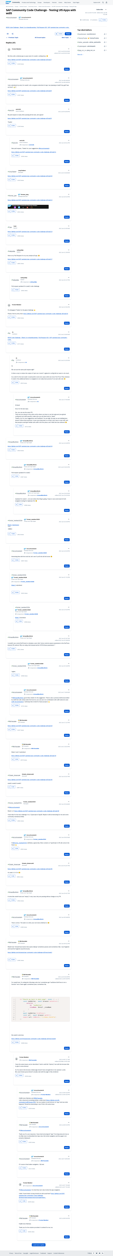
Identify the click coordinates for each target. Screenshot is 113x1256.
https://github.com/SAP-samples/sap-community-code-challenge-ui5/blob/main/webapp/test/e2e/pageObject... (42, 1195)
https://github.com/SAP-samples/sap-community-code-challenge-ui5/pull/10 (30, 176)
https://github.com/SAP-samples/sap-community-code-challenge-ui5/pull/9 (30, 118)
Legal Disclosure (34, 1253)
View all (79, 54)
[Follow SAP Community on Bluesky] (96, 1253)
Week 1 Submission (13, 525)
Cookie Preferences (58, 1253)
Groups (40, 2)
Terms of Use (18, 1253)
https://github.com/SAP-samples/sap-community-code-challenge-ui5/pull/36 (30, 779)
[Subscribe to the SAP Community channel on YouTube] (99, 1253)
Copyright (25, 1253)
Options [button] (105, 10)
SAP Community (9, 6)
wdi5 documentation (17, 701)
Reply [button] (68, 33)
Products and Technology (29, 2)
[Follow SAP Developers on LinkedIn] (102, 1253)
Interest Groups (23, 6)
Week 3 (17, 617)
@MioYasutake (38, 1098)
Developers (47, 2)
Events (60, 2)
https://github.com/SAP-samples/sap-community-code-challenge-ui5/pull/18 (30, 726)
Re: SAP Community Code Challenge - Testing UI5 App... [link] (64, 6)
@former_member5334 (20, 843)
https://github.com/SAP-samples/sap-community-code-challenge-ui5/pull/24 (30, 446)
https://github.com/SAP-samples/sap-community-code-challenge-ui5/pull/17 (30, 259)
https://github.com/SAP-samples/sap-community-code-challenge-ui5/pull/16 (45, 313)
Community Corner (32, 6)
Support (49, 1253)
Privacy (11, 1253)
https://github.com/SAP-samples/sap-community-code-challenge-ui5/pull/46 (30, 869)
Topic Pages (76, 2)
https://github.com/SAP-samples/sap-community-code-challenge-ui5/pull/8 (30, 91)
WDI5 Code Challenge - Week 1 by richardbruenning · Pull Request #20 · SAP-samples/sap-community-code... (37, 27)
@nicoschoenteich (44, 148)
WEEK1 (10, 529)
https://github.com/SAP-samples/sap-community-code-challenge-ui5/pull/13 (30, 200)
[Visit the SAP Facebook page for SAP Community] (93, 1253)
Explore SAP (97, 2)
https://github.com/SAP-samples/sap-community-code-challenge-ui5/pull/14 (30, 231)
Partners (54, 2)
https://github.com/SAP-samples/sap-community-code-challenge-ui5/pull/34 (33, 755)
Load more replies (39, 1245)
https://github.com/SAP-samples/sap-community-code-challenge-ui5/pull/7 (30, 59)
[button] (100, 20)
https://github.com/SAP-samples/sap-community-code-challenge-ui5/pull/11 (33, 152)
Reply (67, 69)
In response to (27, 145)
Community (16, 2)
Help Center (67, 2)
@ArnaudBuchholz (18, 698)
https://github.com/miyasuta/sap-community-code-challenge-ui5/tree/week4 (33, 1038)
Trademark (43, 1253)
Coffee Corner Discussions (44, 6)
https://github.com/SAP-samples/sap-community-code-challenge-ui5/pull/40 (36, 811)
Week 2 (13, 585)
